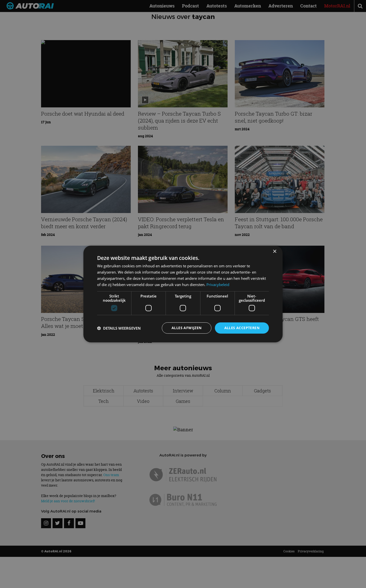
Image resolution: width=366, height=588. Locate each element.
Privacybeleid (217, 284)
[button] (119, 328)
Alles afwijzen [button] (187, 327)
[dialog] (183, 294)
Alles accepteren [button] (241, 327)
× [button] (274, 251)
